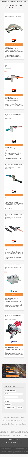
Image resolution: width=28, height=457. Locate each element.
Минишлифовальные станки (11, 396)
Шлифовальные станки (10, 390)
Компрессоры (8, 404)
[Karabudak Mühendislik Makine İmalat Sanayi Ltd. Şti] (14, 290)
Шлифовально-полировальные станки (13, 393)
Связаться (14, 44)
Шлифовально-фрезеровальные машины (12, 400)
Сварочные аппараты (10, 407)
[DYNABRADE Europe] (14, 40)
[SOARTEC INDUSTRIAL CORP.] (14, 341)
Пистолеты (20, 407)
